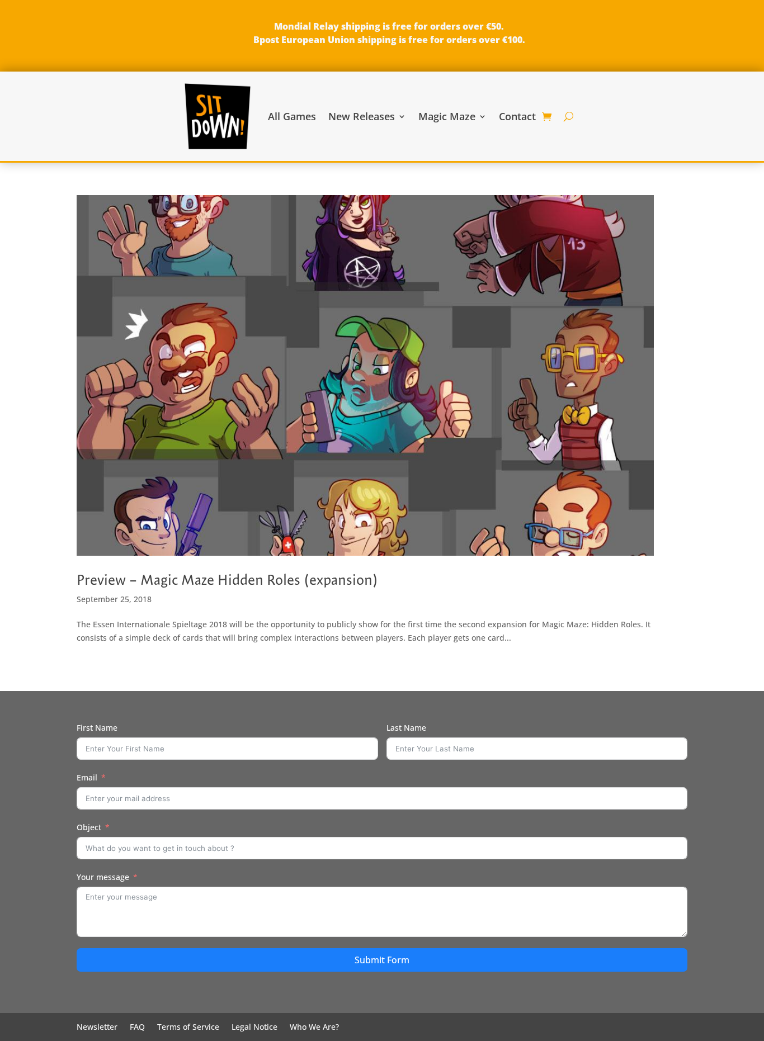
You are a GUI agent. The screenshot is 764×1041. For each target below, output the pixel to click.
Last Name (406, 727)
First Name (97, 727)
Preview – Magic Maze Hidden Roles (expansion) (227, 579)
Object (89, 827)
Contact (517, 116)
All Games (292, 116)
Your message (103, 877)
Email (87, 777)
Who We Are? (314, 1027)
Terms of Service (188, 1027)
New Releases (361, 116)
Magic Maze (446, 116)
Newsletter (97, 1027)
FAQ (137, 1027)
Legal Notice (254, 1027)
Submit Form (382, 960)
